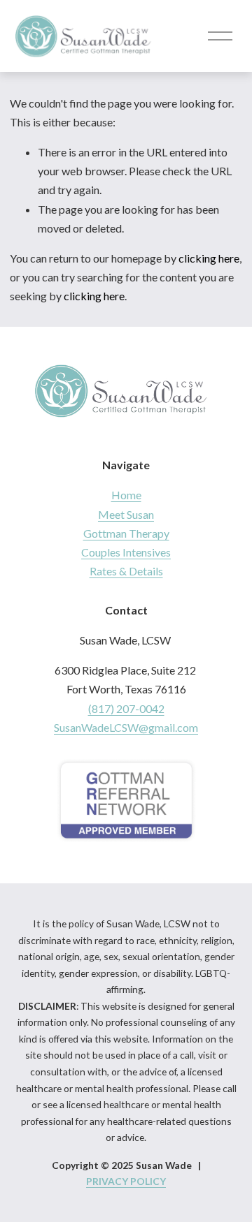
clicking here (208, 258)
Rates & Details (126, 570)
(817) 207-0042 (126, 708)
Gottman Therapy (126, 533)
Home (126, 494)
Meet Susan (126, 514)
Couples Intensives (126, 552)
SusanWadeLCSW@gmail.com (126, 727)
